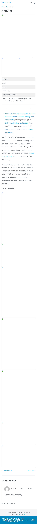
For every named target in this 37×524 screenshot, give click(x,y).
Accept (27, 520)
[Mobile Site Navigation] (34, 3)
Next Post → (31, 470)
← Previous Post (7, 470)
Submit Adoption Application (17, 123)
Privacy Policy (33, 520)
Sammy (8, 156)
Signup (8, 129)
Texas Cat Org (22, 514)
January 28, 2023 (27, 489)
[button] (31, 3)
